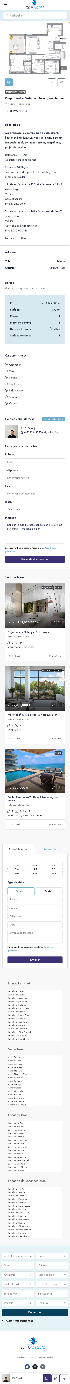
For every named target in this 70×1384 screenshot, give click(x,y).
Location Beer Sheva (17, 1167)
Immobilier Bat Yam (17, 1035)
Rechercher (35, 1312)
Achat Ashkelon (15, 1063)
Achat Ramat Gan (16, 1077)
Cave (12, 371)
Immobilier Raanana (17, 1018)
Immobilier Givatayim (18, 1028)
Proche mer (15, 384)
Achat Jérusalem (15, 1067)
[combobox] (35, 509)
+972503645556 (33, 432)
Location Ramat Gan (17, 1146)
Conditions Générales (26, 1357)
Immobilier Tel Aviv (17, 991)
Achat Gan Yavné (16, 1101)
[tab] (9, 82)
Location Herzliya (16, 1143)
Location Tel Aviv (16, 1123)
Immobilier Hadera (16, 1025)
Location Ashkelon (16, 1129)
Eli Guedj (16, 656)
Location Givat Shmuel (18, 1160)
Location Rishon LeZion (18, 1140)
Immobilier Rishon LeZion (19, 1008)
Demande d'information (35, 559)
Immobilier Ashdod (17, 994)
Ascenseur (15, 365)
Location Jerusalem (16, 1133)
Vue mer (13, 403)
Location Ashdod (16, 1126)
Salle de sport (16, 390)
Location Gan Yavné (17, 1163)
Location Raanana (16, 1150)
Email (8, 486)
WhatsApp (53, 432)
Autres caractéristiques (19, 1321)
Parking (13, 377)
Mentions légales (46, 1357)
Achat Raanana (15, 1080)
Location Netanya (16, 1136)
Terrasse (13, 397)
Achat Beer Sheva (16, 1097)
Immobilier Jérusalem (17, 1001)
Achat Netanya (15, 1070)
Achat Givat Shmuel (17, 1104)
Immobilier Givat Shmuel (19, 1032)
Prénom (9, 454)
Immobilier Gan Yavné (18, 1021)
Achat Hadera (14, 1087)
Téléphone (11, 470)
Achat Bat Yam (14, 1094)
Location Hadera (15, 1153)
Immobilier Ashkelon (17, 998)
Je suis (9, 502)
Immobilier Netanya (17, 1004)
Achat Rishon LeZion (17, 1074)
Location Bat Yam (16, 1170)
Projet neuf (11, 92)
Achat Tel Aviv (14, 1057)
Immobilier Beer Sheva (18, 1038)
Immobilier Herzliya (17, 1011)
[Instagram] (35, 1366)
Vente (22, 92)
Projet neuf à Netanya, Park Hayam (28, 632)
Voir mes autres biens (53, 419)
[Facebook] (27, 1366)
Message (10, 518)
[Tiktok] (42, 1366)
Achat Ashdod (14, 1060)
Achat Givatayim (15, 1091)
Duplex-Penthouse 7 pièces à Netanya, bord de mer (33, 799)
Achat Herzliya (14, 1084)
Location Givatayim (17, 1157)
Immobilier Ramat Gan (18, 1015)
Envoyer (35, 960)
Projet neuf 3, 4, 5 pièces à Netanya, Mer (32, 715)
